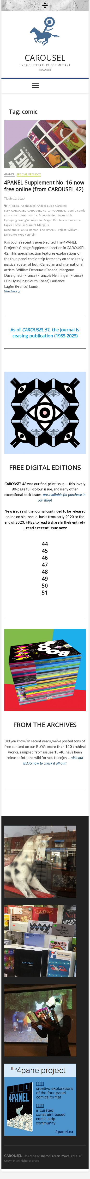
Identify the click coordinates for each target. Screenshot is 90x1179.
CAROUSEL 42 (36, 210)
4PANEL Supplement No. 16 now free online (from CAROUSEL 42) (44, 186)
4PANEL (9, 174)
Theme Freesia (50, 1156)
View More (17, 291)
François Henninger (52, 215)
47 (45, 564)
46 (45, 557)
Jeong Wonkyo (27, 220)
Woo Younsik (26, 234)
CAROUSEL (45, 58)
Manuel (31, 225)
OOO (24, 230)
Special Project (29, 174)
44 (45, 543)
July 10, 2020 (16, 198)
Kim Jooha (60, 220)
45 (45, 550)
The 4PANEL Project (53, 230)
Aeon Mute (28, 205)
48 (45, 571)
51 (45, 592)
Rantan (33, 230)
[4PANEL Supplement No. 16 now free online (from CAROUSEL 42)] (45, 144)
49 (45, 578)
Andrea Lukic (45, 205)
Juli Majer (45, 220)
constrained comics (24, 215)
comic (72, 210)
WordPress (69, 1156)
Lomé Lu (19, 225)
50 (45, 585)
